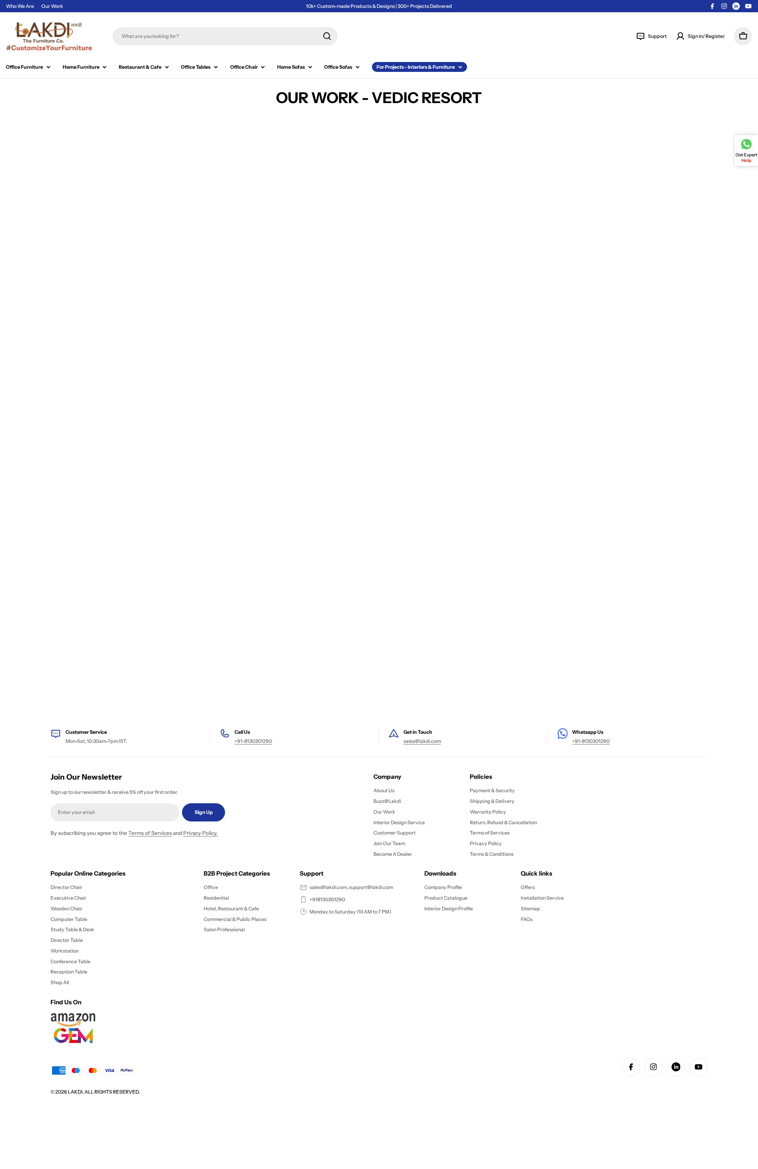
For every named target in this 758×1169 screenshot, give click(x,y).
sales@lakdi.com (422, 741)
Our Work (52, 6)
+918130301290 (327, 899)
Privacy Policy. (200, 833)
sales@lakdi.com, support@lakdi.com (351, 887)
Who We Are (20, 6)
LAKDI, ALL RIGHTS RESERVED (103, 1092)
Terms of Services (150, 833)
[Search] (327, 36)
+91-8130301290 (253, 741)
